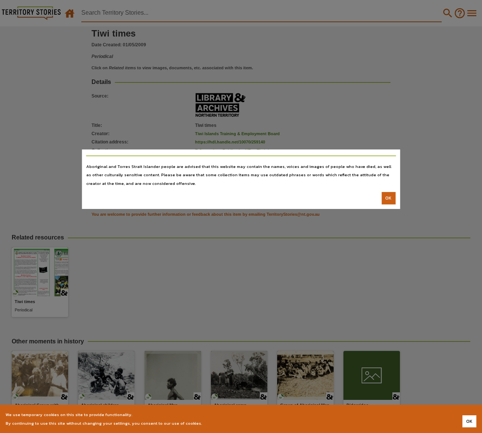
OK (388, 198)
